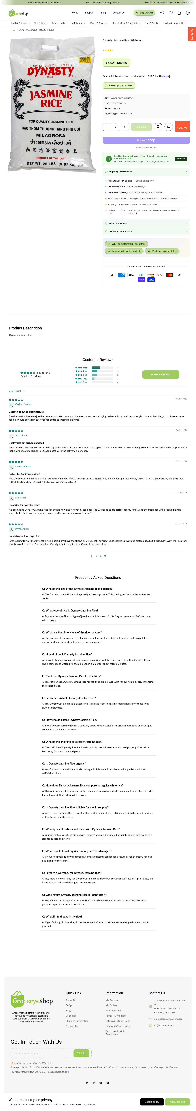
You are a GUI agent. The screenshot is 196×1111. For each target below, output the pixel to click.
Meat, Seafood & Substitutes (125, 23)
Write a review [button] (160, 374)
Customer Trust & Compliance (115, 1033)
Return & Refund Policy (118, 1020)
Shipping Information (77, 1020)
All (14, 29)
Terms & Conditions (116, 1015)
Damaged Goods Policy (118, 1026)
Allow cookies (177, 1101)
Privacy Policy (113, 1010)
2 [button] (96, 555)
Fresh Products (77, 23)
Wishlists (71, 1015)
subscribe (81, 1053)
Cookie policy (152, 1101)
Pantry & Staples (98, 23)
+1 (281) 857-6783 (164, 1025)
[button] (179, 13)
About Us (71, 999)
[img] (16, 399)
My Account (112, 999)
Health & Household (173, 23)
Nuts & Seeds (151, 23)
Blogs (69, 1010)
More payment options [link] (146, 147)
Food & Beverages (19, 23)
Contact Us (72, 1026)
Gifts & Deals (40, 23)
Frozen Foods (58, 23)
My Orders (111, 1005)
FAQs (69, 1005)
